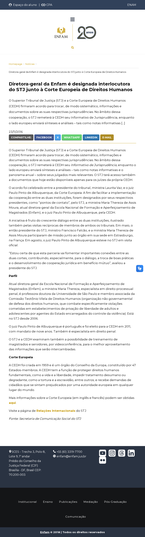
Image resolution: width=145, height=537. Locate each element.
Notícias (29, 64)
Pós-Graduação (115, 501)
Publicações (68, 501)
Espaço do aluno (24, 5)
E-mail (107, 137)
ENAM (131, 5)
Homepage (15, 64)
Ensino (48, 501)
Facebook (44, 137)
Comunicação (75, 516)
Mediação (90, 501)
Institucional (27, 501)
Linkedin (91, 137)
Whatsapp (72, 137)
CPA (49, 5)
